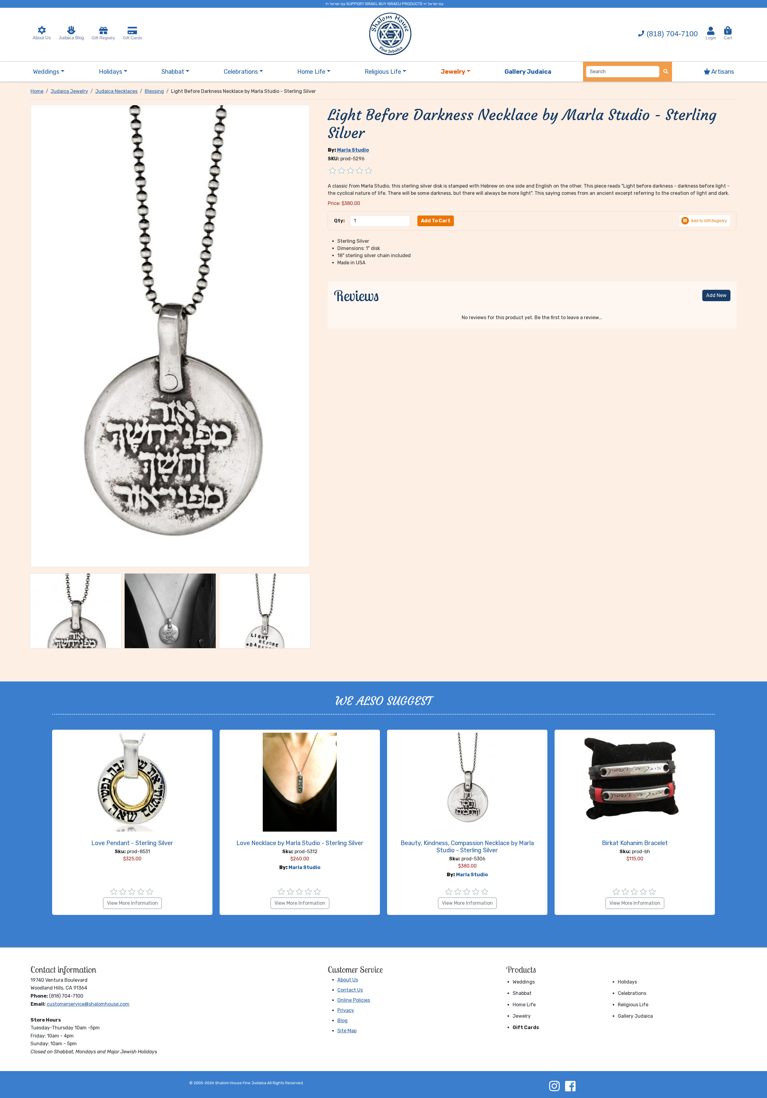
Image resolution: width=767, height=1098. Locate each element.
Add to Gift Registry (709, 220)
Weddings (524, 982)
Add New (716, 295)
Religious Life (633, 1004)
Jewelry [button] (453, 71)
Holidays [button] (110, 71)
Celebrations (632, 993)
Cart (728, 35)
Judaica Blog (71, 37)
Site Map (347, 1031)
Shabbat (522, 993)
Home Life (524, 1004)
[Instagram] (554, 1086)
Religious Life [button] (383, 71)
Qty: (339, 221)
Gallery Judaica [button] (528, 71)
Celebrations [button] (241, 71)
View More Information (132, 903)
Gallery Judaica (635, 1016)
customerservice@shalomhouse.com (88, 1004)
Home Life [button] (311, 71)
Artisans (722, 71)
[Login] (711, 31)
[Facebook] (570, 1086)
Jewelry (522, 1016)
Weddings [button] (46, 71)
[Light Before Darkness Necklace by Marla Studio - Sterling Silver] (170, 335)
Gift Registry (103, 37)
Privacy (345, 1010)
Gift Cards (132, 37)
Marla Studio (353, 150)
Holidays (627, 982)
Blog (342, 1020)
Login (711, 37)
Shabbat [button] (172, 71)
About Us (42, 37)
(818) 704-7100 (672, 33)
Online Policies (353, 1000)
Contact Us (350, 990)
